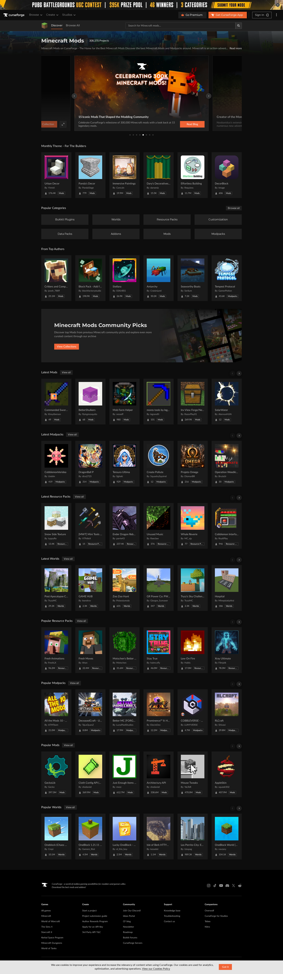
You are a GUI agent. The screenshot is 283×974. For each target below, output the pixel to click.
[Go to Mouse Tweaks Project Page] (193, 774)
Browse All (73, 25)
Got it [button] (225, 967)
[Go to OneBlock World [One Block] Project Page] (227, 836)
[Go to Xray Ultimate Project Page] (227, 650)
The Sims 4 (46, 927)
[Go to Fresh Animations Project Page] (56, 650)
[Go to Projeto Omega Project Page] (193, 464)
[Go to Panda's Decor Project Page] (90, 175)
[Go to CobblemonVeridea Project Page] (56, 464)
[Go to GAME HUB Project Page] (90, 588)
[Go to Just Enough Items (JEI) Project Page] (124, 774)
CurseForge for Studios (216, 916)
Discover (57, 25)
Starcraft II (46, 932)
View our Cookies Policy (156, 968)
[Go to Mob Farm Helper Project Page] (124, 401)
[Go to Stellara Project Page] (124, 278)
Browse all (234, 208)
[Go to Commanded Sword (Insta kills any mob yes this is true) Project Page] (56, 401)
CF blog (127, 921)
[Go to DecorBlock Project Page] (227, 175)
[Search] (238, 25)
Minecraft (46, 916)
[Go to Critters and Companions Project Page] (56, 278)
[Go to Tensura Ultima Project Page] (124, 464)
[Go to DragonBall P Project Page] (90, 464)
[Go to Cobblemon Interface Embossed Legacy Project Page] (227, 526)
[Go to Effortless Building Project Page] (193, 175)
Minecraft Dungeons (51, 943)
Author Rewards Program (95, 921)
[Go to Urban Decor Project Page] (56, 175)
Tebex (207, 921)
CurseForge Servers (132, 943)
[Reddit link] (240, 886)
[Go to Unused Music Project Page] (158, 526)
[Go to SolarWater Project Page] (227, 401)
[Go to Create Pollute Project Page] (158, 464)
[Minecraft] (44, 25)
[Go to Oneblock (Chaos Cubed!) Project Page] (56, 836)
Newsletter (128, 927)
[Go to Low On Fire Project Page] (193, 650)
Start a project (89, 911)
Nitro (207, 927)
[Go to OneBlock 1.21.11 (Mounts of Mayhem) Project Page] (90, 836)
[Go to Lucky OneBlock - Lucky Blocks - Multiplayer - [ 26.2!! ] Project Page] (124, 836)
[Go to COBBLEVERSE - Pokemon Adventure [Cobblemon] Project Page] (193, 712)
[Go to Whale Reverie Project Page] (193, 526)
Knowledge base (172, 911)
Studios (67, 14)
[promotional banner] (141, 5)
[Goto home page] (14, 15)
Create (50, 14)
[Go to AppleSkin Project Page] (227, 774)
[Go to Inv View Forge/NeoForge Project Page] (193, 401)
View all (66, 372)
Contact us (169, 921)
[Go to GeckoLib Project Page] (56, 774)
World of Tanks (49, 948)
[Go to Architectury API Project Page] (158, 774)
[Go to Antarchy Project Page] (158, 278)
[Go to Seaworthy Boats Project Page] (193, 278)
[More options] (276, 15)
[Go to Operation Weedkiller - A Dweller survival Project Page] (227, 464)
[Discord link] (227, 886)
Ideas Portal (129, 916)
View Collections (66, 346)
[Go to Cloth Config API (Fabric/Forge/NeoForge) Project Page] (90, 774)
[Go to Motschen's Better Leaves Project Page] (124, 650)
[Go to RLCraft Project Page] (227, 712)
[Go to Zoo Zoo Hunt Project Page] (124, 588)
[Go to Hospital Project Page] (227, 588)
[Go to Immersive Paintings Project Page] (124, 175)
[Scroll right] (239, 373)
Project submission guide (94, 916)
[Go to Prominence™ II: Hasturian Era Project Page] (158, 712)
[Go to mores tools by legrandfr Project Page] (158, 401)
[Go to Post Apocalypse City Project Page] (56, 588)
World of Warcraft (50, 921)
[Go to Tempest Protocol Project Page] (227, 278)
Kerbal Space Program (52, 938)
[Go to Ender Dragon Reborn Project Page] (124, 526)
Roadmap (128, 932)
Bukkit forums (130, 938)
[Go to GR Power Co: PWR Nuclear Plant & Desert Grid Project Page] (158, 588)
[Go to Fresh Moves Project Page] (90, 650)
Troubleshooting (172, 916)
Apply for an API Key (92, 927)
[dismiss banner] (278, 5)
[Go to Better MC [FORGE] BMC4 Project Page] (124, 712)
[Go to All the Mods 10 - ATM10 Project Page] (56, 712)
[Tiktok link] (215, 886)
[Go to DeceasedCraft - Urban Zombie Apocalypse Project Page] (90, 712)
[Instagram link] (209, 886)
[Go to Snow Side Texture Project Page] (56, 526)
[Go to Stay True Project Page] (158, 650)
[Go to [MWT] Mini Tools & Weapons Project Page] (90, 526)
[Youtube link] (221, 886)
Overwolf (209, 911)
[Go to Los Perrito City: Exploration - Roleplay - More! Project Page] (193, 836)
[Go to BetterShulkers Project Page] (90, 401)
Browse (34, 14)
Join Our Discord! (132, 911)
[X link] (234, 886)
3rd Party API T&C (91, 932)
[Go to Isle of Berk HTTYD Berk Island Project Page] (158, 836)
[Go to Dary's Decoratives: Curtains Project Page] (158, 175)
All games (46, 911)
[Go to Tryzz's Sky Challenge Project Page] (193, 588)
